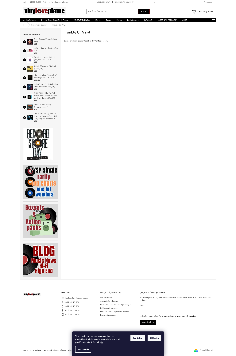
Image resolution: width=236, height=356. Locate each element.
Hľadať (144, 11)
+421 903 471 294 (72, 302)
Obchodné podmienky (124, 2)
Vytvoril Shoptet (206, 350)
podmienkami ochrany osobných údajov (179, 316)
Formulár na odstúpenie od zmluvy (114, 311)
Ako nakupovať (103, 2)
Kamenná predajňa (108, 315)
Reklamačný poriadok (109, 308)
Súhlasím (154, 338)
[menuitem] (29, 20)
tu (102, 342)
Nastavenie (83, 349)
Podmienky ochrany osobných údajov (115, 304)
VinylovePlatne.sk (72, 310)
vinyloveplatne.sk (72, 314)
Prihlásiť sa (148, 322)
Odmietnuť (138, 338)
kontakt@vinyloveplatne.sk (76, 298)
